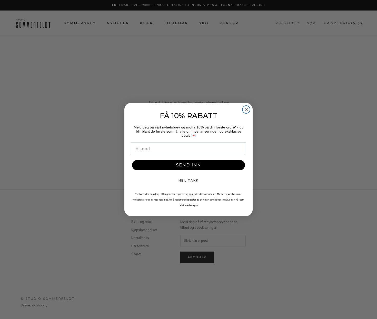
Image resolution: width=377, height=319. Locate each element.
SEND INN (188, 165)
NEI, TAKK (188, 180)
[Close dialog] (246, 109)
